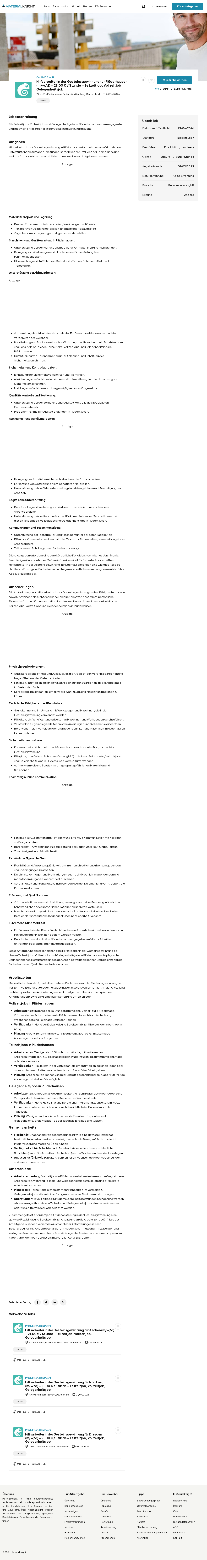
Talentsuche (60, 6)
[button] (144, 7)
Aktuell (75, 6)
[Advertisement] (67, 188)
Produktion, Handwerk (38, 1325)
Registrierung (180, 1500)
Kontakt (177, 1537)
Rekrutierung (144, 1511)
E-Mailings (70, 1532)
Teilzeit (43, 100)
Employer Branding (75, 1521)
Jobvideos (70, 1527)
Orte (175, 1511)
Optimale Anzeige (146, 1505)
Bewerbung (107, 1521)
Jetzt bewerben (176, 80)
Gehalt (104, 1532)
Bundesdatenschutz (184, 1521)
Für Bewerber (103, 6)
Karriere (141, 1521)
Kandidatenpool (73, 1516)
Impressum (179, 1532)
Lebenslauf (106, 1516)
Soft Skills (142, 1516)
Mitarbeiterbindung (147, 1527)
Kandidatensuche (74, 1505)
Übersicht (70, 1500)
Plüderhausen (185, 137)
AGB (175, 1527)
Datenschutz (180, 1516)
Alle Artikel (142, 1537)
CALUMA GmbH (45, 77)
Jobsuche (106, 1505)
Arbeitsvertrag (108, 1527)
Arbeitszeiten (108, 1537)
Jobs (47, 6)
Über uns (177, 1505)
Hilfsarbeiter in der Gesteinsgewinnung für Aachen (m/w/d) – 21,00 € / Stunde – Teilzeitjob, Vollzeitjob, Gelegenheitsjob (69, 1333)
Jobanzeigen (71, 1511)
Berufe (87, 6)
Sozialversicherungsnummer (152, 1532)
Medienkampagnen (75, 1537)
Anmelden (161, 6)
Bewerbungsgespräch (148, 1500)
